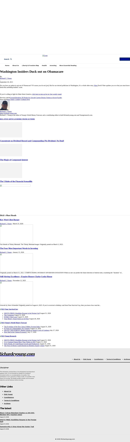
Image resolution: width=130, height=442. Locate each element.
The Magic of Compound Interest (14, 160)
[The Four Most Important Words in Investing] (16, 271)
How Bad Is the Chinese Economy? (15, 332)
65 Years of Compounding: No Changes (17, 328)
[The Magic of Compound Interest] (11, 156)
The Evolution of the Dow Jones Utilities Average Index (22, 327)
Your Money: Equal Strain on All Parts (16, 319)
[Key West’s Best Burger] (16, 242)
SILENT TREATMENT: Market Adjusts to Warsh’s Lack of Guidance (27, 330)
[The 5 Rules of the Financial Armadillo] (11, 177)
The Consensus (9, 315)
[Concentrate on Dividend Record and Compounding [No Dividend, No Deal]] (11, 137)
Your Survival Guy (11, 309)
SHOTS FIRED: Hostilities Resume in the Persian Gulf (22, 313)
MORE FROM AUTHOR (26, 119)
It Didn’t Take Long (10, 317)
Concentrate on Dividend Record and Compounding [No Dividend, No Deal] (32, 141)
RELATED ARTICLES (8, 119)
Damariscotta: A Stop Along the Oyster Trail (17, 427)
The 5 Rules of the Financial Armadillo (16, 181)
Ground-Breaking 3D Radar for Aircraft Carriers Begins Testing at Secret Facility (36, 98)
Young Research (10, 336)
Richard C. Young (6, 78)
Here (96, 85)
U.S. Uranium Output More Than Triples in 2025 (20, 342)
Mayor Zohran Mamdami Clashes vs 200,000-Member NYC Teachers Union (17, 414)
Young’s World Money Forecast (16, 323)
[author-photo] (5, 109)
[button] (8, 59)
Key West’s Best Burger (9, 220)
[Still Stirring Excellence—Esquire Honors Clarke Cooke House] (16, 303)
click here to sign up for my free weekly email (46, 94)
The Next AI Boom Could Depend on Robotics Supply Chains (24, 346)
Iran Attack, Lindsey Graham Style (18, 99)
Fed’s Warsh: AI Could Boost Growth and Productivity (21, 344)
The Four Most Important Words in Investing (19, 248)
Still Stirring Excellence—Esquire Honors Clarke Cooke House (26, 276)
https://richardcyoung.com (8, 113)
